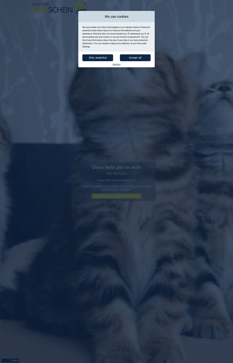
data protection (141, 40)
